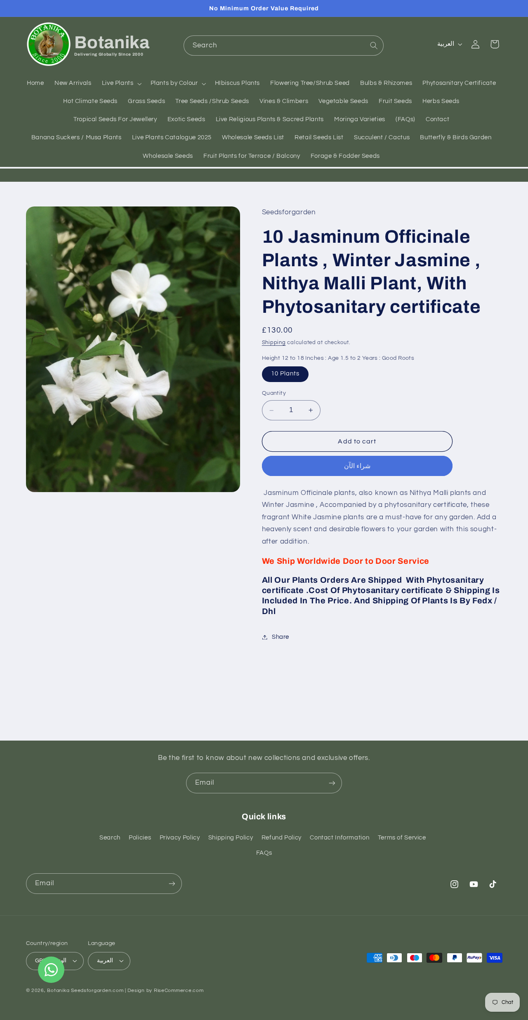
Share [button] (280, 637)
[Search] (373, 45)
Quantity (274, 393)
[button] (121, 84)
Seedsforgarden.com (97, 990)
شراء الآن (357, 466)
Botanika (58, 990)
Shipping (274, 343)
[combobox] (283, 45)
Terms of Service (402, 838)
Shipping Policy (230, 838)
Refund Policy (282, 838)
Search (109, 838)
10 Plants (285, 374)
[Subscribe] (332, 783)
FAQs (264, 853)
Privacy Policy (180, 838)
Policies (140, 838)
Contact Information (339, 838)
